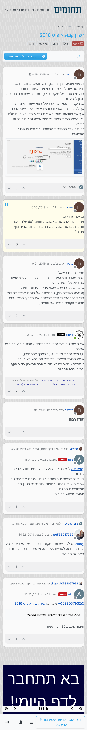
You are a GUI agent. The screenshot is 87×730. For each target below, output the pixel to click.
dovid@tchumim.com (27, 384)
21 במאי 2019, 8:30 (43, 207)
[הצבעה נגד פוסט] (9, 188)
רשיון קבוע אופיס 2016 (30, 603)
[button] (31, 722)
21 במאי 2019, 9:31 (37, 334)
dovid (69, 334)
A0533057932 (63, 534)
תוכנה (76, 43)
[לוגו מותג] (67, 10)
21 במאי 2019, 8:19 (44, 74)
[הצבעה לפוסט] (24, 188)
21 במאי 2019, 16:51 (37, 594)
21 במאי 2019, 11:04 (37, 459)
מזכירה (69, 74)
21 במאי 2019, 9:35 (44, 410)
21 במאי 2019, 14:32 (32, 534)
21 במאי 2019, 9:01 (44, 263)
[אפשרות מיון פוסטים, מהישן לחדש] (79, 56)
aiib (70, 459)
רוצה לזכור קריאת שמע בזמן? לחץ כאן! (60, 722)
